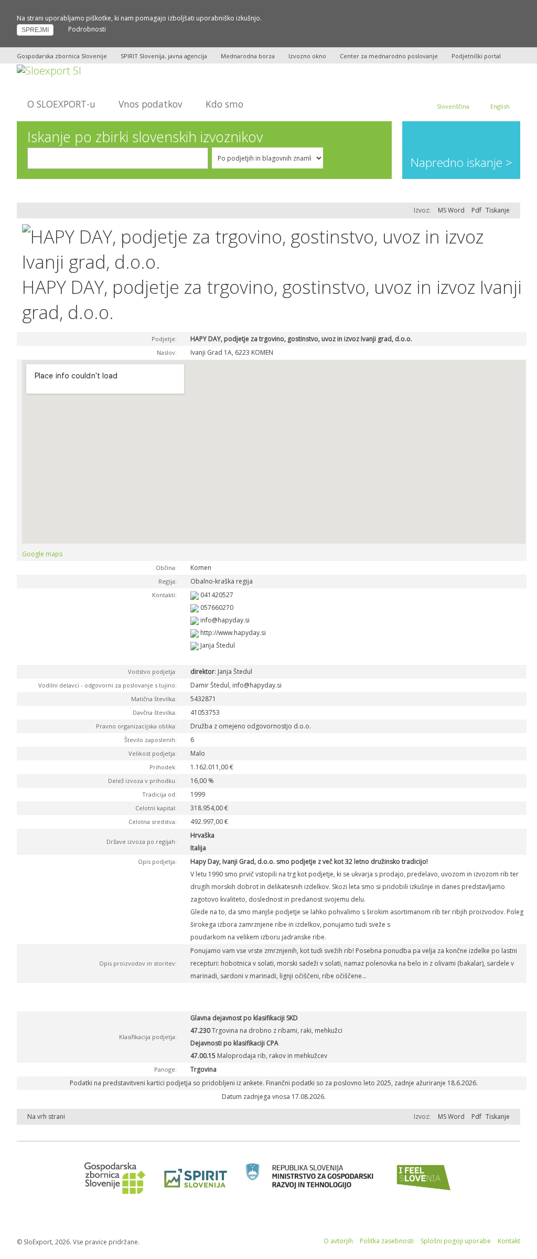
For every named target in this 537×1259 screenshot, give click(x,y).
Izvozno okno (307, 56)
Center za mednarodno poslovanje (389, 56)
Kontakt (509, 1240)
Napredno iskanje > (461, 162)
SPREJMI (35, 30)
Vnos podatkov (150, 104)
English (500, 106)
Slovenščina (453, 106)
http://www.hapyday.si (233, 632)
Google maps (42, 553)
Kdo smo (224, 104)
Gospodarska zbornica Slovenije (62, 56)
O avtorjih (338, 1240)
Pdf (476, 210)
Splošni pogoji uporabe (456, 1240)
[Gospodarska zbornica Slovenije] (111, 1177)
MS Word (451, 210)
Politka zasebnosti (387, 1240)
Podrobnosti (87, 29)
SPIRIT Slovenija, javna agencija (164, 56)
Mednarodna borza (248, 56)
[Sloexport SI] (49, 69)
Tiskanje (498, 210)
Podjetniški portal (476, 56)
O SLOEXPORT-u (61, 104)
